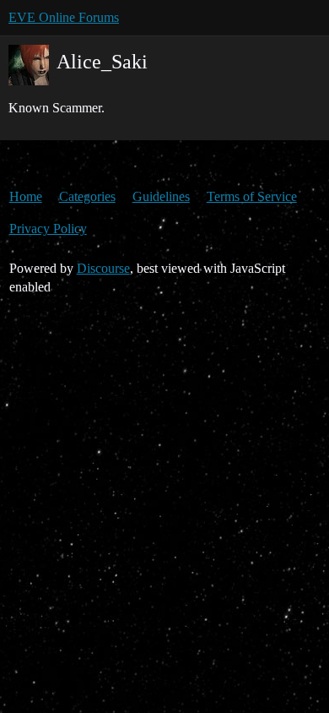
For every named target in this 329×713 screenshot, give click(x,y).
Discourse (103, 268)
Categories (87, 196)
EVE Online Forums (63, 17)
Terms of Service (252, 196)
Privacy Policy (48, 228)
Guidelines (161, 196)
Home (25, 196)
